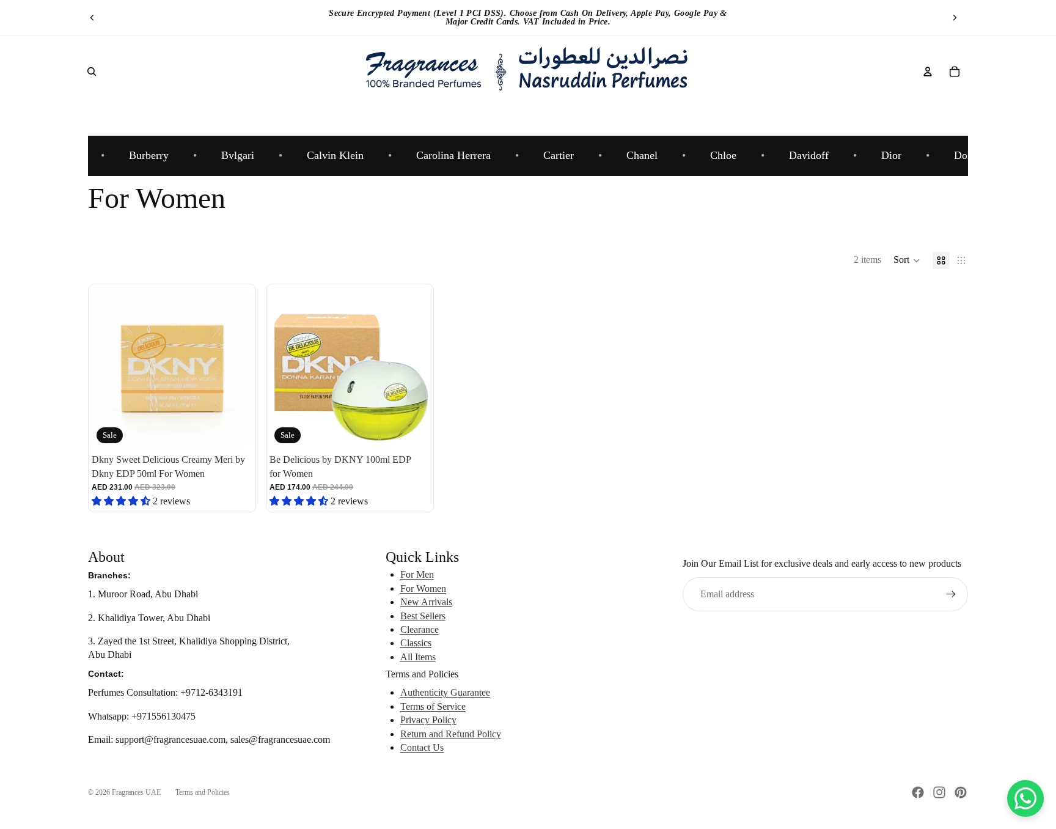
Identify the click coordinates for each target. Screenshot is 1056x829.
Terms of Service (433, 706)
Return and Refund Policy (450, 734)
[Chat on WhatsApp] (1025, 798)
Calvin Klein (327, 155)
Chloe (715, 155)
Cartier (550, 155)
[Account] (927, 71)
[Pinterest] (960, 792)
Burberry (141, 155)
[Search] (91, 71)
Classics (415, 643)
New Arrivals (426, 602)
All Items (418, 657)
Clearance (419, 629)
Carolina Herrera (445, 155)
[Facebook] (918, 792)
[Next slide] (954, 17)
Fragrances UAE (136, 792)
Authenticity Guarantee (445, 692)
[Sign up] (951, 594)
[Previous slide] (92, 17)
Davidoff (801, 155)
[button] (906, 260)
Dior (883, 155)
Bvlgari (229, 155)
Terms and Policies (202, 792)
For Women (423, 588)
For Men (417, 574)
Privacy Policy (428, 720)
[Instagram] (939, 792)
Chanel (634, 155)
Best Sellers (423, 616)
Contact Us (422, 747)
